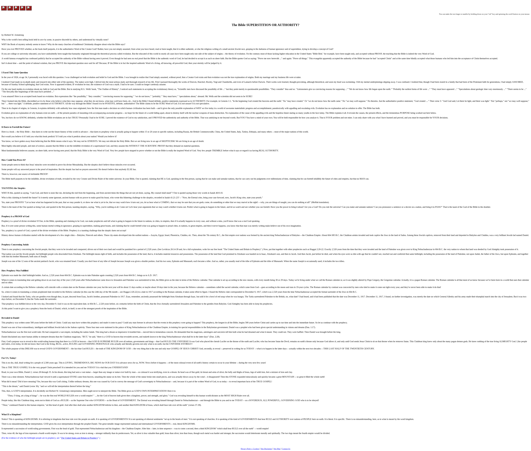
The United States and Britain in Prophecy (79, 438)
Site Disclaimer (266, 449)
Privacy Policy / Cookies (250, 449)
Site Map (277, 449)
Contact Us (286, 449)
